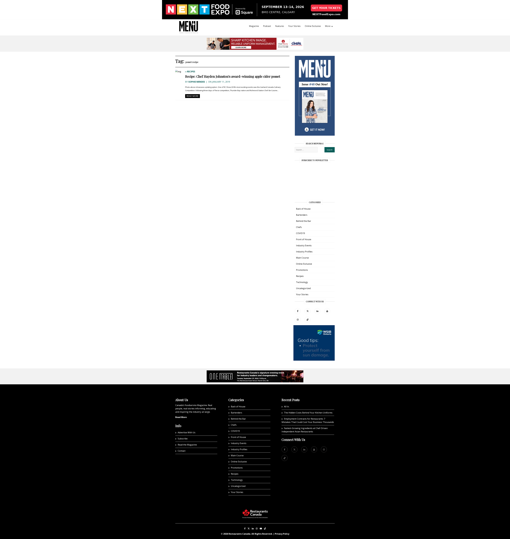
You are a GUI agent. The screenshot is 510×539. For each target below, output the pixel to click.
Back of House (303, 208)
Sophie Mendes (196, 81)
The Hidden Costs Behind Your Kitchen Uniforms (308, 412)
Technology (302, 282)
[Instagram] (256, 528)
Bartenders (301, 214)
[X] (248, 528)
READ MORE (192, 96)
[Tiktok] (308, 320)
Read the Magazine (187, 444)
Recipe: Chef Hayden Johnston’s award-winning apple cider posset (232, 76)
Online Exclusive (313, 26)
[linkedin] (317, 311)
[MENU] (188, 23)
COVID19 (300, 233)
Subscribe (183, 438)
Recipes (191, 71)
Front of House (303, 239)
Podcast (267, 26)
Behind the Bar (303, 221)
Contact (181, 450)
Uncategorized (303, 288)
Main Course (302, 257)
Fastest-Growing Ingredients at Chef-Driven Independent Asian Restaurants (305, 430)
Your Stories (294, 26)
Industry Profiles (304, 251)
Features (279, 26)
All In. (286, 406)
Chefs (299, 227)
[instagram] (298, 320)
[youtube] (327, 311)
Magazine (254, 26)
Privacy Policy (282, 533)
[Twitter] (308, 311)
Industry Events (304, 245)
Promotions (302, 270)
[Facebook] (298, 311)
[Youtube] (261, 528)
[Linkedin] (252, 528)
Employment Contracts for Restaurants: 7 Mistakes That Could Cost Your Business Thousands (308, 420)
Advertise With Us (186, 432)
